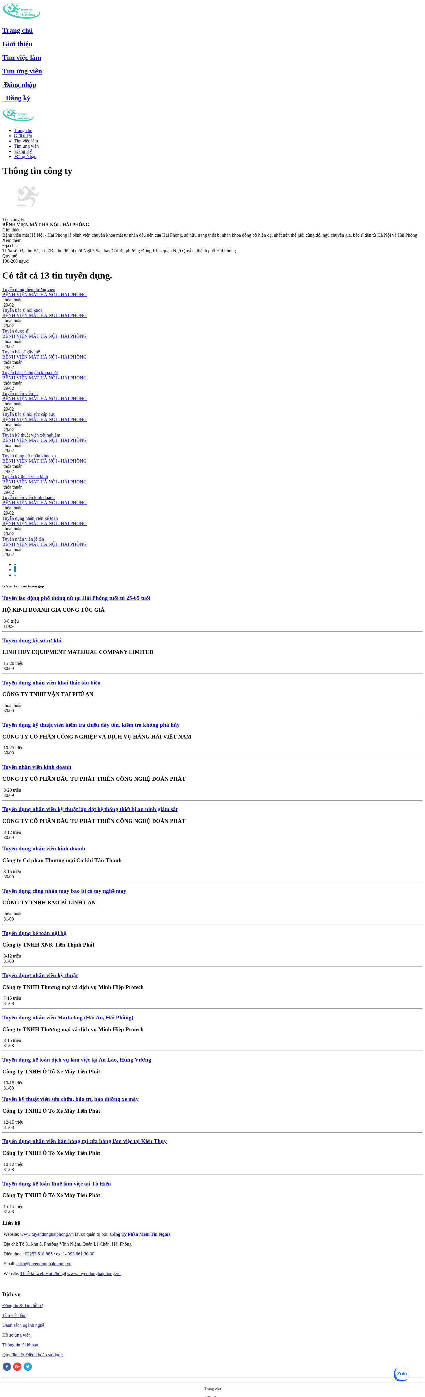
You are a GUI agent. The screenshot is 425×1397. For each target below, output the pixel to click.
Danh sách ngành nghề (23, 1325)
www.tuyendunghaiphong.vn (47, 1234)
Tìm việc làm (21, 57)
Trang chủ (17, 30)
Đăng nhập (19, 84)
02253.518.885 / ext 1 (45, 1253)
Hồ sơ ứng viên (16, 1335)
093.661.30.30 (81, 1253)
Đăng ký (16, 98)
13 (44, 275)
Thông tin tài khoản (20, 1344)
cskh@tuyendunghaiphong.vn (43, 1263)
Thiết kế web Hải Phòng (42, 1273)
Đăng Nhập (25, 156)
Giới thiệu (17, 44)
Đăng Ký (23, 151)
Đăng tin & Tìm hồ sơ (22, 1305)
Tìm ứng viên (22, 71)
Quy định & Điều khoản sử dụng (32, 1354)
